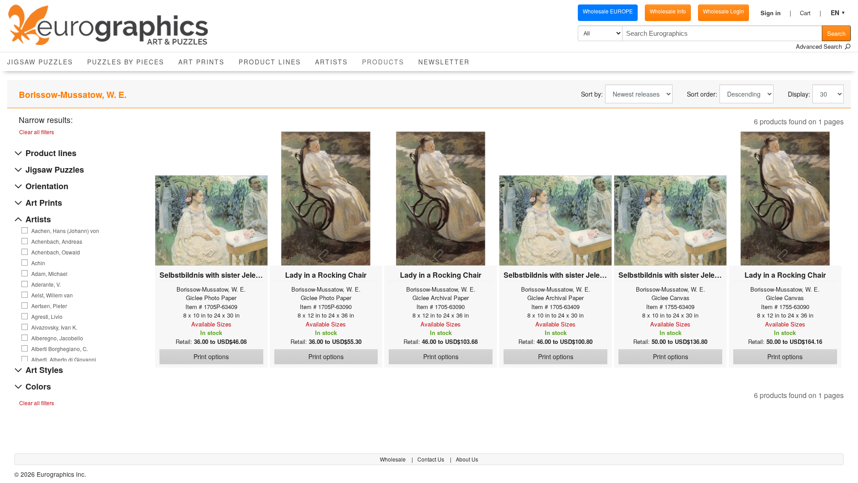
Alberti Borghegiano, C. (59, 348)
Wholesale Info (668, 11)
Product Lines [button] (270, 61)
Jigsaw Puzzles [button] (40, 61)
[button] (775, 12)
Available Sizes (211, 324)
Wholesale (393, 459)
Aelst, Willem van (52, 295)
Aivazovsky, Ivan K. (54, 327)
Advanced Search (820, 46)
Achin (38, 263)
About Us (467, 459)
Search (836, 33)
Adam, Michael (49, 273)
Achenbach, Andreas (56, 241)
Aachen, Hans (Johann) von (65, 230)
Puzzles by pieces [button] (125, 61)
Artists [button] (331, 61)
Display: (799, 94)
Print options (211, 356)
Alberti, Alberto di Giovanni (63, 359)
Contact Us (431, 459)
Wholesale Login (723, 11)
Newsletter (444, 61)
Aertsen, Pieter (49, 305)
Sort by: (592, 94)
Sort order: (702, 94)
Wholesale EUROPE (608, 11)
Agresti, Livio (47, 316)
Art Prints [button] (201, 61)
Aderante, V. (46, 284)
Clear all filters (36, 132)
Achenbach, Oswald (55, 252)
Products (386, 61)
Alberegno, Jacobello (57, 338)
